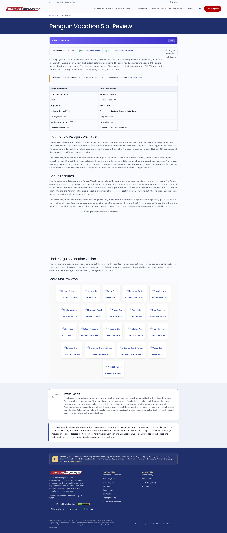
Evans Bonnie (95, 51)
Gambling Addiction (111, 482)
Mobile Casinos (175, 8)
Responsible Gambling (112, 475)
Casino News (108, 490)
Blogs (190, 8)
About (51, 2)
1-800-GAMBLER (75, 461)
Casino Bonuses (123, 8)
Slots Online (141, 8)
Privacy (137, 524)
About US (145, 486)
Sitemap (106, 486)
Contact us (107, 494)
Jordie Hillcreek (127, 51)
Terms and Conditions (112, 501)
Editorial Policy (70, 2)
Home (51, 15)
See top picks (213, 8)
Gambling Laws (109, 478)
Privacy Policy (147, 475)
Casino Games (157, 8)
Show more (137, 77)
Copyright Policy (109, 497)
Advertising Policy (149, 482)
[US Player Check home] (23, 9)
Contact (60, 2)
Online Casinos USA (102, 8)
